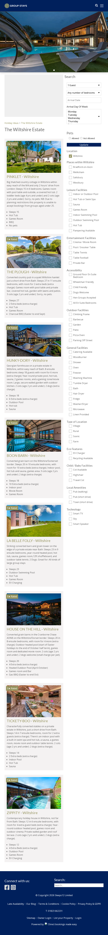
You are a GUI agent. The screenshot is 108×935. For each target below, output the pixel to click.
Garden (77, 324)
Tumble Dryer (80, 383)
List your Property (63, 917)
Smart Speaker (81, 524)
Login (78, 917)
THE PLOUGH (18, 272)
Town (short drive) (83, 502)
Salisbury (78, 177)
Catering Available (82, 352)
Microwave (79, 409)
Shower (77, 362)
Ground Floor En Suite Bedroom (84, 275)
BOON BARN (17, 455)
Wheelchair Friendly (83, 282)
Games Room (80, 209)
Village (76, 426)
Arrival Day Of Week (77, 106)
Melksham (78, 172)
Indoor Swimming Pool (85, 215)
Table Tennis (80, 252)
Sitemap (31, 917)
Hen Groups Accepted (84, 297)
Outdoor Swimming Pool (86, 220)
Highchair (78, 475)
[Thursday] (84, 121)
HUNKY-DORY (18, 360)
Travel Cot (78, 480)
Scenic (76, 436)
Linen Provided (81, 414)
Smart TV (78, 513)
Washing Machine (82, 378)
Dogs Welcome (81, 292)
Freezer (77, 372)
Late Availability (15, 903)
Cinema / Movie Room (84, 242)
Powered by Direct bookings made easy (54, 924)
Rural (76, 431)
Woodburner (80, 357)
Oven (76, 367)
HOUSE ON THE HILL (24, 629)
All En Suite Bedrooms (84, 303)
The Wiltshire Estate (31, 123)
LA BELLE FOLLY (20, 540)
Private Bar (79, 263)
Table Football (80, 257)
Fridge (76, 399)
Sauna (76, 204)
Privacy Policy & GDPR (89, 903)
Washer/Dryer (80, 404)
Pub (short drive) (82, 497)
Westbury (78, 182)
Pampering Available (84, 230)
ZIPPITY (13, 813)
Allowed (75, 138)
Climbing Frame (81, 314)
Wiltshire (78, 156)
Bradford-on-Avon (83, 167)
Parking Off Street (82, 340)
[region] (33, 96)
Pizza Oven (79, 335)
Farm (75, 441)
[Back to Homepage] (15, 5)
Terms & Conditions (48, 903)
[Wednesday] (84, 118)
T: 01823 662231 (54, 910)
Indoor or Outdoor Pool (85, 194)
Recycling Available (83, 458)
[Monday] (84, 111)
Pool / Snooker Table (84, 247)
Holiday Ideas (11, 123)
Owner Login (44, 917)
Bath (75, 388)
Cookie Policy (69, 903)
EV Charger (79, 453)
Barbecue (78, 319)
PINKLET (14, 176)
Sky (75, 518)
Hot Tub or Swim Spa (84, 199)
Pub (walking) (80, 491)
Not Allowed (89, 138)
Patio (76, 330)
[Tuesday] (84, 115)
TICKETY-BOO (18, 721)
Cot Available (80, 469)
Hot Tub (77, 225)
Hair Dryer (78, 393)
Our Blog (31, 903)
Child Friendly (80, 287)
